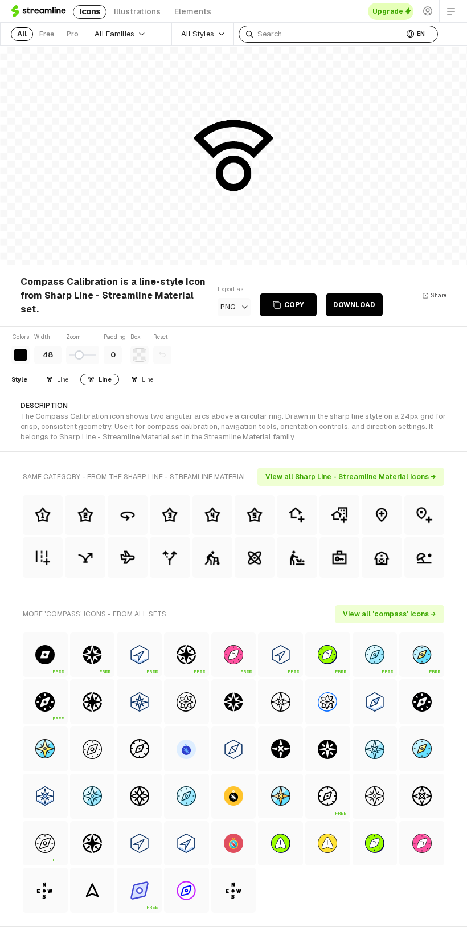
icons (89, 11)
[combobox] (321, 34)
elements (192, 11)
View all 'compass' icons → (389, 614)
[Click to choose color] (20, 355)
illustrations (137, 11)
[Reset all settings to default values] (162, 355)
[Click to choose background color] (139, 355)
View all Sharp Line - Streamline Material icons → (350, 477)
